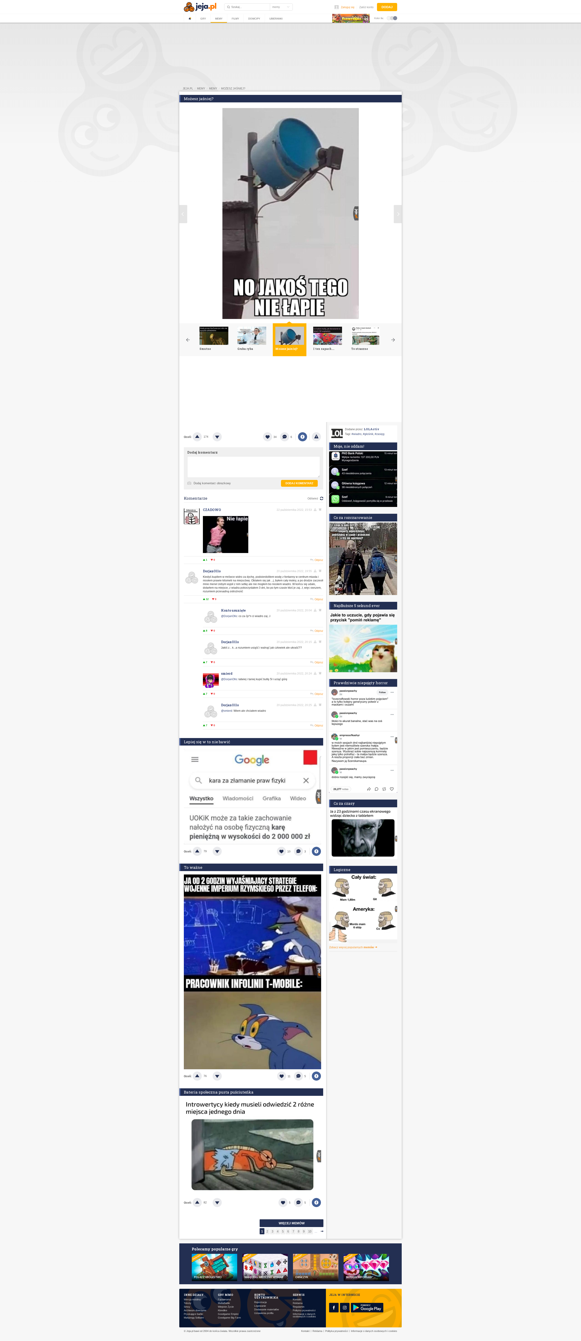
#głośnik (368, 434)
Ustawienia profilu (263, 1313)
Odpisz (319, 560)
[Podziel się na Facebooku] (302, 436)
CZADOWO (212, 510)
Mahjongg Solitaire (194, 1317)
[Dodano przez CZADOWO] (225, 552)
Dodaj (387, 7)
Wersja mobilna (192, 1299)
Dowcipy (254, 18)
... (316, 1231)
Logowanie (260, 1306)
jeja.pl (188, 88)
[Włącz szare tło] (392, 18)
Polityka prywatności (304, 1310)
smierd (226, 673)
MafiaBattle (224, 1303)
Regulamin (298, 1307)
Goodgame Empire (228, 1314)
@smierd (226, 710)
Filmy (235, 18)
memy (201, 88)
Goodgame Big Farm (229, 1317)
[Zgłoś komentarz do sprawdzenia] (316, 509)
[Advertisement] (290, 390)
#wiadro (357, 434)
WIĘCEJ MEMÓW (292, 1223)
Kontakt (297, 1299)
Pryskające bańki (193, 1314)
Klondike (222, 1310)
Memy (218, 18)
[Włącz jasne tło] (389, 18)
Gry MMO (225, 1295)
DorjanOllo (212, 571)
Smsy (187, 1307)
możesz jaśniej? (233, 88)
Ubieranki (276, 18)
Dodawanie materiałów (266, 1309)
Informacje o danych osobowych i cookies (304, 1315)
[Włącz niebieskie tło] (395, 18)
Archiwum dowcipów (195, 1310)
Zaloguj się (348, 7)
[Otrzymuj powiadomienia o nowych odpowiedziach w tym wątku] (321, 571)
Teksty (187, 1303)
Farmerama (224, 1299)
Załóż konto (366, 7)
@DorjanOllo (229, 616)
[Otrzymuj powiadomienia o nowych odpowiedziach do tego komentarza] (321, 509)
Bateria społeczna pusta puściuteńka (219, 1092)
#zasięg (379, 434)
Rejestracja (260, 1302)
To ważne (193, 867)
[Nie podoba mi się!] (223, 436)
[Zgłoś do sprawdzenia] (316, 436)
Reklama (298, 1303)
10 (309, 1231)
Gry (203, 18)
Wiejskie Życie (226, 1307)
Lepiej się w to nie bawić (207, 741)
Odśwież (313, 498)
